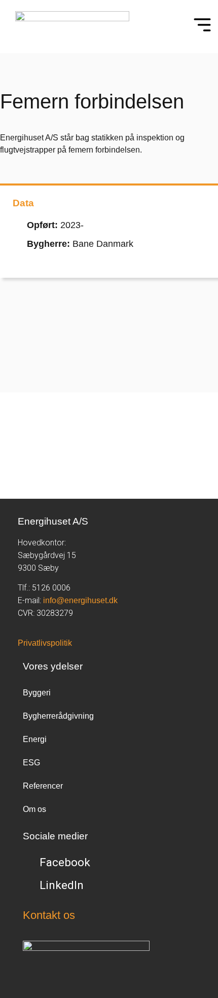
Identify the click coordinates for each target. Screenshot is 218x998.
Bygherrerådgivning (58, 716)
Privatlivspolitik (45, 643)
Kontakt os (49, 915)
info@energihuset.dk (80, 600)
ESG (31, 762)
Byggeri (37, 692)
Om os (34, 809)
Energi (35, 739)
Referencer (43, 786)
